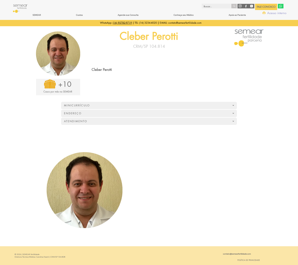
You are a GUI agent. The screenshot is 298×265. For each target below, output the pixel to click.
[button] (36, 15)
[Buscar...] (234, 6)
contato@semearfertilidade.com (184, 22)
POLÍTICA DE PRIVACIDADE (248, 260)
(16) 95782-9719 (122, 22)
